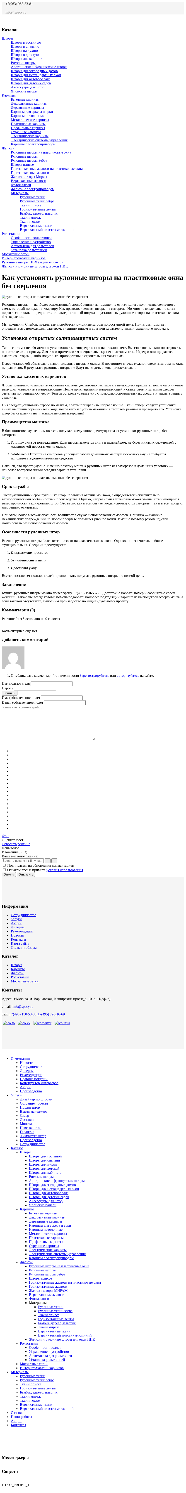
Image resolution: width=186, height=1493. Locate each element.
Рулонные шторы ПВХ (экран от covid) (32, 262)
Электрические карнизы (29, 136)
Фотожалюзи (21, 185)
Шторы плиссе (22, 164)
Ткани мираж (30, 217)
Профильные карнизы (28, 128)
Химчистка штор (33, 1136)
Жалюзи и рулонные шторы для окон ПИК (35, 266)
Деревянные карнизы (27, 107)
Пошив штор (30, 1107)
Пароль (7, 688)
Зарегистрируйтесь (94, 675)
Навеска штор (30, 1128)
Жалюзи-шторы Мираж (29, 177)
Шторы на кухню (24, 50)
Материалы (20, 193)
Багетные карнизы (25, 99)
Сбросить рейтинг (16, 844)
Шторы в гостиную (26, 42)
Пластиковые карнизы (28, 124)
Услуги (16, 919)
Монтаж (26, 1124)
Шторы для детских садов (31, 83)
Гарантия (27, 1132)
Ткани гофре (30, 221)
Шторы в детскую (25, 55)
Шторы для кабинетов (28, 59)
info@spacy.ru (22, 1006)
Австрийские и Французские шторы (39, 67)
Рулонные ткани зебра (37, 201)
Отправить (26, 874)
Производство (31, 1091)
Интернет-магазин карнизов (24, 258)
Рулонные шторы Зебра (29, 160)
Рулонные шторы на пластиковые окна (41, 152)
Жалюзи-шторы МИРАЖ (48, 1290)
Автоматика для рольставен (32, 246)
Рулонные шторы (24, 156)
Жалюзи (8, 148)
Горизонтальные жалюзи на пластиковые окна (47, 168)
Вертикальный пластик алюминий (47, 230)
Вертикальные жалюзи (28, 181)
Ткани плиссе (30, 205)
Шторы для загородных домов (34, 71)
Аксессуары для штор (27, 87)
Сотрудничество (23, 915)
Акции (16, 923)
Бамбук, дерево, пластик (39, 213)
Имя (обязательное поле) (21, 698)
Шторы (7, 38)
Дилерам (17, 927)
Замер (24, 1115)
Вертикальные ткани (36, 225)
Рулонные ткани (32, 197)
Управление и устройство (31, 242)
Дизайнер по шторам (36, 1099)
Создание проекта (34, 1103)
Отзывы (17, 1413)
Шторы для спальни (44, 1160)
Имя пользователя (16, 683)
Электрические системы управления (39, 140)
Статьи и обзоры (24, 947)
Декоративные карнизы (29, 103)
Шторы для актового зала (30, 79)
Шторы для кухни (43, 1164)
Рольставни (11, 234)
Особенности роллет (45, 1347)
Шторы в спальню (25, 46)
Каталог (17, 1148)
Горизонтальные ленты (38, 209)
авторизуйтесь (128, 675)
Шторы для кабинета (45, 1172)
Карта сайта (20, 943)
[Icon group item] (156, 19)
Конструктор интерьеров (39, 1083)
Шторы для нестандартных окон (36, 75)
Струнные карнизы (26, 132)
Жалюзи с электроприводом (32, 189)
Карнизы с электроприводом (33, 144)
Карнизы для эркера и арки (32, 112)
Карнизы (9, 95)
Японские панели (42, 1205)
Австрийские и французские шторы (57, 1181)
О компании (20, 1058)
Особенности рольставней (31, 238)
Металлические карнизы (30, 120)
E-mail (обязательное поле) (22, 702)
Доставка (27, 1120)
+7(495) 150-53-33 (22, 1014)
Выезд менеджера (33, 1111)
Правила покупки (34, 1079)
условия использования (64, 870)
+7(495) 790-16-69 (51, 1014)
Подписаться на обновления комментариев (40, 865)
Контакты (18, 939)
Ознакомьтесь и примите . (45, 870)
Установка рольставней (29, 250)
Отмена (9, 874)
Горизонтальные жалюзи (30, 173)
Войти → (10, 693)
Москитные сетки (15, 254)
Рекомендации (22, 931)
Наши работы (21, 1417)
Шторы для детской (44, 1168)
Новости (17, 935)
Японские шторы (24, 91)
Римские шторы (23, 63)
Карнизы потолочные (27, 116)
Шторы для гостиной (45, 1156)
